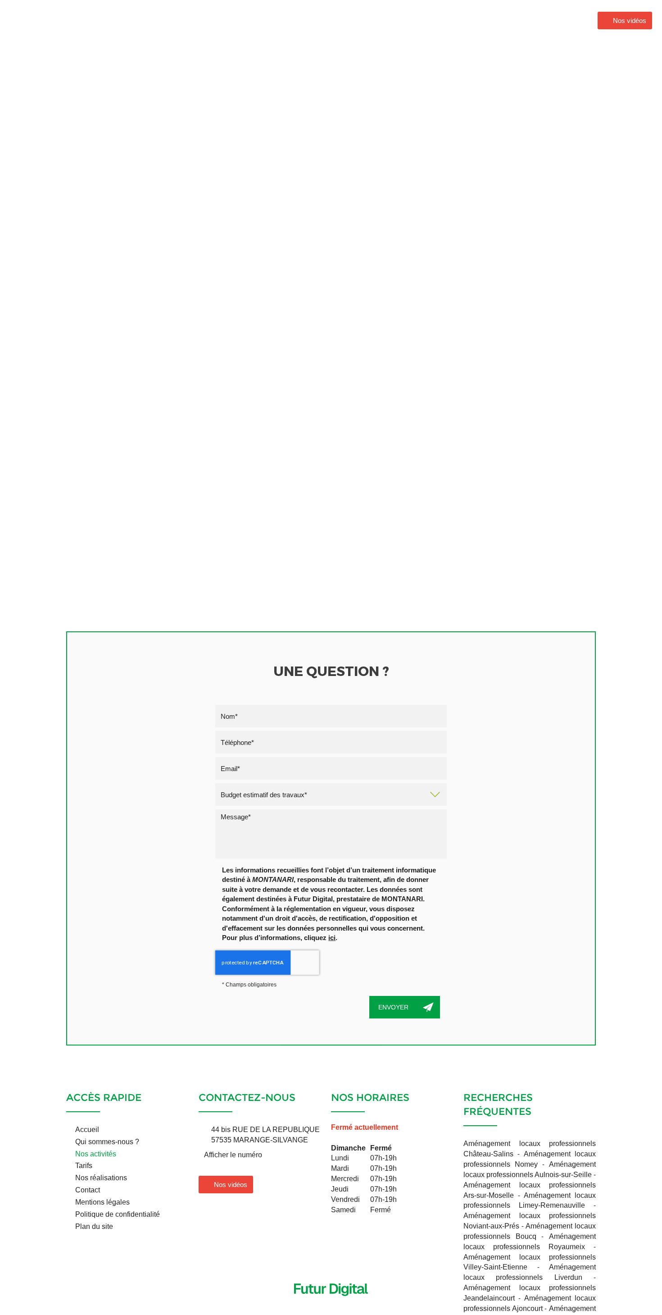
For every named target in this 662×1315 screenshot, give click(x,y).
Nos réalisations (502, 20)
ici (332, 937)
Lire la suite (154, 229)
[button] (500, 146)
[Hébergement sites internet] (331, 1305)
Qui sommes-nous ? (367, 20)
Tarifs (83, 1165)
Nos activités (437, 20)
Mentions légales (102, 1202)
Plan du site (94, 1226)
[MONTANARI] (58, 19)
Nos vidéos (629, 20)
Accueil (305, 20)
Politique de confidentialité (117, 1214)
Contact (558, 20)
